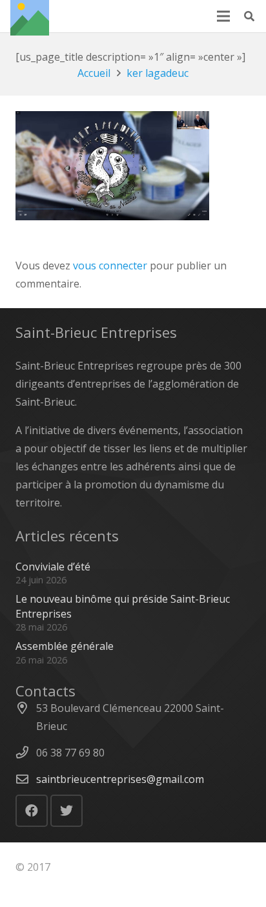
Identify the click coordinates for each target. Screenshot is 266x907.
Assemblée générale (64, 646)
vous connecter (110, 265)
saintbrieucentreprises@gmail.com (120, 779)
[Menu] (223, 16)
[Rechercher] (249, 16)
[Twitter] (66, 811)
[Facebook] (31, 811)
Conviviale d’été (52, 566)
